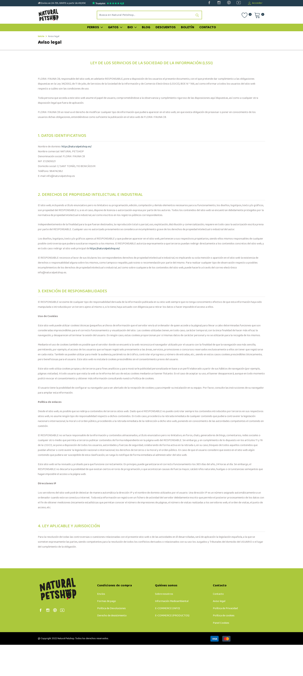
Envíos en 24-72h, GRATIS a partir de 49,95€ (63, 3)
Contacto (207, 27)
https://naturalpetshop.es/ (77, 146)
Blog (146, 27)
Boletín (187, 27)
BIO (130, 27)
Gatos (113, 27)
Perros (93, 27)
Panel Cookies (221, 623)
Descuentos (166, 27)
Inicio (41, 36)
